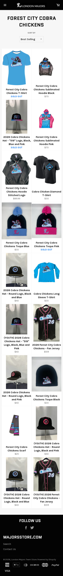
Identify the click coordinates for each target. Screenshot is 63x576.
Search (7, 543)
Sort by (31, 33)
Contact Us (9, 549)
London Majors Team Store (24, 559)
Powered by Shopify (46, 559)
